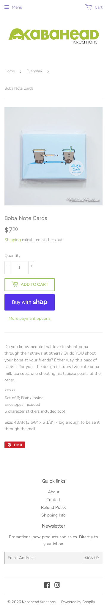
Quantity (12, 255)
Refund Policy (53, 507)
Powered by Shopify (78, 602)
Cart (98, 7)
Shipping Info (53, 515)
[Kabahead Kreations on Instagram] (57, 586)
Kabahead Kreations (39, 602)
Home (9, 71)
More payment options (30, 318)
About (53, 492)
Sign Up (92, 558)
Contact (53, 500)
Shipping (12, 240)
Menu (17, 7)
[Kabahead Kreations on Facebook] (47, 586)
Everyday (34, 71)
